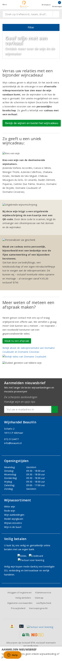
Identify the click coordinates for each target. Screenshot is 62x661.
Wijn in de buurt (12, 527)
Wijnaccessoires (13, 522)
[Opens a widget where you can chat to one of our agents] (12, 655)
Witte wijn (9, 506)
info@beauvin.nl (13, 443)
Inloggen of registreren (20, 592)
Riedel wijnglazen (13, 518)
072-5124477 (11, 439)
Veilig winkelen (23, 597)
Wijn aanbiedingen (14, 514)
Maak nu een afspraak (16, 340)
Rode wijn (9, 510)
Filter (31, 27)
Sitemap (39, 597)
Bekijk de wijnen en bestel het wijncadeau (31, 123)
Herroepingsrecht (38, 608)
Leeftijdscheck (43, 603)
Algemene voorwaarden (19, 603)
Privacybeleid (18, 608)
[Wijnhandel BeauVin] (24, 4)
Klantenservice (43, 592)
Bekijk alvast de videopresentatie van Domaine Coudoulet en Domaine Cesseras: (28, 349)
